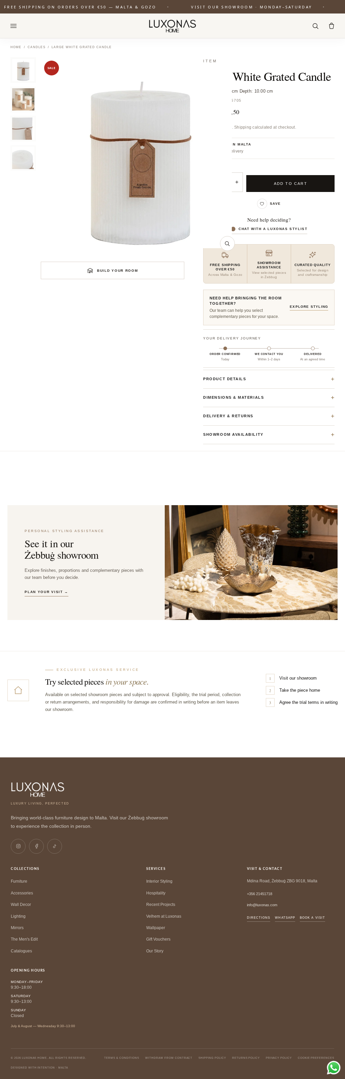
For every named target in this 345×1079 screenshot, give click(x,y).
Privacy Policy (278, 1057)
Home (16, 47)
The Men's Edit (24, 939)
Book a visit (312, 917)
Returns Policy (246, 1057)
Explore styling (309, 306)
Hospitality (155, 893)
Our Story (154, 951)
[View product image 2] (23, 99)
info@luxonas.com (262, 905)
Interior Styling (159, 881)
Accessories (22, 893)
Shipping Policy (212, 1057)
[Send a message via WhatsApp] (334, 1068)
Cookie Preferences (316, 1057)
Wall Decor (21, 904)
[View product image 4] (23, 158)
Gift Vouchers (158, 939)
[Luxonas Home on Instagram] (18, 846)
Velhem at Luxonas (163, 916)
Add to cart (290, 184)
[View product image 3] (23, 128)
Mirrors (17, 927)
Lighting (18, 916)
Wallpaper (155, 927)
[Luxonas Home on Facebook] (36, 846)
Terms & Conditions (121, 1057)
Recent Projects (160, 904)
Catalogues (21, 951)
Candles (36, 47)
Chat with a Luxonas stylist (273, 229)
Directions (259, 917)
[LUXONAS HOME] (173, 26)
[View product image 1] (23, 70)
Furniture (19, 881)
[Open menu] (13, 26)
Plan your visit (46, 592)
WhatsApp (285, 917)
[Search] (315, 26)
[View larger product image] (227, 243)
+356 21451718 (259, 894)
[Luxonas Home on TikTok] (54, 846)
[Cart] (331, 26)
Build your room (117, 270)
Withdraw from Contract (168, 1057)
